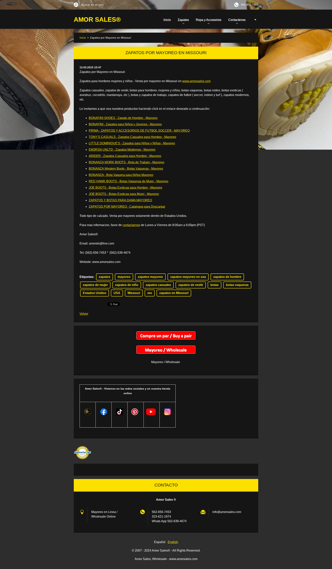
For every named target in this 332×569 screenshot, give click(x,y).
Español (159, 542)
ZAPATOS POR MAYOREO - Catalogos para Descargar (127, 206)
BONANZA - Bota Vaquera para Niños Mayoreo (121, 175)
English (173, 542)
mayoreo (124, 276)
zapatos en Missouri (173, 293)
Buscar (76, 4)
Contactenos (237, 19)
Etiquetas (86, 276)
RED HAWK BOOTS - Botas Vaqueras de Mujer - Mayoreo (128, 181)
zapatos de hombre (227, 276)
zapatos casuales (158, 285)
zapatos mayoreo (150, 276)
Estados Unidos (94, 293)
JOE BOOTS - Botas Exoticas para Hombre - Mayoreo (125, 187)
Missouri (134, 293)
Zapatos (183, 19)
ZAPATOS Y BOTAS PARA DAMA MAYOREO (120, 200)
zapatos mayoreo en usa (188, 276)
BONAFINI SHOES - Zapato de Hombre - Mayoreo (123, 118)
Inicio (167, 19)
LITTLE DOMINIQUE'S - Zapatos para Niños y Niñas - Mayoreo (132, 143)
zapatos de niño (126, 285)
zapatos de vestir (190, 285)
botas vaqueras (237, 285)
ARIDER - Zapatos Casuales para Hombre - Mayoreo (125, 156)
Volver (84, 313)
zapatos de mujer (95, 285)
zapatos (104, 276)
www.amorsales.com (196, 81)
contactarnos (131, 225)
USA (117, 293)
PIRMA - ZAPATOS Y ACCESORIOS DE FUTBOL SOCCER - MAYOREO (139, 130)
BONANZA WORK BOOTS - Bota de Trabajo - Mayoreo (126, 162)
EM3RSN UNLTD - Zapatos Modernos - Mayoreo (122, 149)
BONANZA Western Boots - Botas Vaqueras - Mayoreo (126, 168)
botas (214, 285)
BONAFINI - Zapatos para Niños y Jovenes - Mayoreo (125, 124)
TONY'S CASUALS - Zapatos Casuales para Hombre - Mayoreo (132, 137)
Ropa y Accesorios (208, 19)
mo (149, 293)
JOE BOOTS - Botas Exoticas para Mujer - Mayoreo (124, 194)
